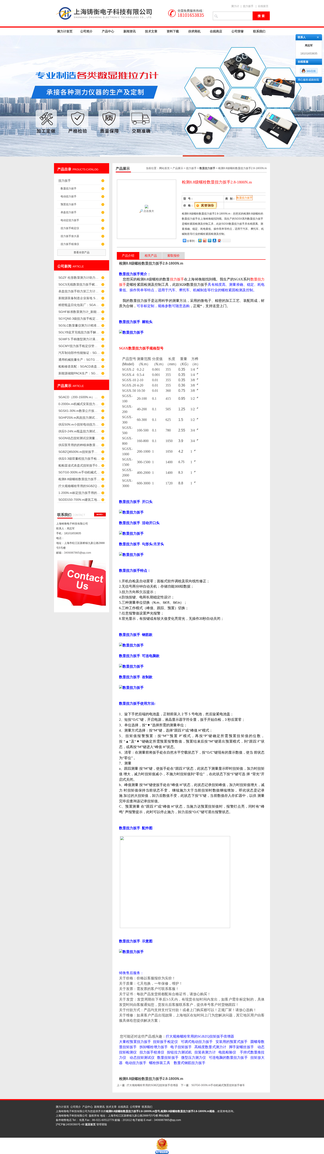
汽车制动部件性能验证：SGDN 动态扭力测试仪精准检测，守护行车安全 (79, 353)
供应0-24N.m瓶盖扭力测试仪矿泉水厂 (79, 431)
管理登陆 (101, 1124)
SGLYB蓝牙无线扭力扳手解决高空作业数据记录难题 (79, 332)
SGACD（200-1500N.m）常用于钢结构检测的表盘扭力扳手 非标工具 (79, 397)
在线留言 (263, 6)
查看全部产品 (81, 252)
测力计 (235, 6)
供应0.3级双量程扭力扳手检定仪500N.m (79, 458)
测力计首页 (65, 31)
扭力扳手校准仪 (70, 244)
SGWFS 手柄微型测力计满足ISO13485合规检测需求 (79, 339)
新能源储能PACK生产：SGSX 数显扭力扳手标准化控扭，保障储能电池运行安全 (79, 373)
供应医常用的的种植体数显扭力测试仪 (79, 445)
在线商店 (216, 31)
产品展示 (178, 168)
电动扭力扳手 (68, 196)
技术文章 (151, 31)
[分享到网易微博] (219, 240)
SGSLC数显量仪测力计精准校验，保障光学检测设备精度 (79, 325)
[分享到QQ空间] (199, 240)
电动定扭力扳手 (70, 220)
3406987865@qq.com (77, 552)
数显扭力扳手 (68, 188)
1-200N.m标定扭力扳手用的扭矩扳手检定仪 (79, 493)
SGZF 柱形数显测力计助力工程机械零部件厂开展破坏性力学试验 (79, 277)
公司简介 (86, 31)
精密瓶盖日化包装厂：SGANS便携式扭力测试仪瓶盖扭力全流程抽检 (79, 305)
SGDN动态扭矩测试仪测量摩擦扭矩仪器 (79, 438)
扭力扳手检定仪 (70, 228)
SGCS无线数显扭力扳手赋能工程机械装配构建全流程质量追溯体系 (79, 284)
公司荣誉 (237, 31)
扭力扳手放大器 (70, 236)
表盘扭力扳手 (68, 212)
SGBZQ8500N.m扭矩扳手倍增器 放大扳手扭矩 (79, 452)
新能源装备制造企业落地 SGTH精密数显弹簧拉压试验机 (79, 298)
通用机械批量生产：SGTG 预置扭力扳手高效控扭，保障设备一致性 (79, 359)
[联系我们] (100, 514)
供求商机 (194, 31)
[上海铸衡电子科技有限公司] (131, 13)
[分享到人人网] (214, 240)
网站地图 (164, 1115)
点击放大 (148, 211)
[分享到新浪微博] (204, 240)
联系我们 (259, 31)
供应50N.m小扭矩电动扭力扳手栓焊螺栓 (79, 424)
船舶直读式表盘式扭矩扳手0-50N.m (79, 465)
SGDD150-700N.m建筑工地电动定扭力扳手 (79, 499)
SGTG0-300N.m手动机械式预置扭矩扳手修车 (79, 472)
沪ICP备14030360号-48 (70, 1124)
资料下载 (173, 31)
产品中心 (108, 31)
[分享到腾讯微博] (209, 240)
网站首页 (164, 168)
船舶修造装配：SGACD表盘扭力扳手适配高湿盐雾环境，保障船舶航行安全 (79, 366)
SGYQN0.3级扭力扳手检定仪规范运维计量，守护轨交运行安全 (79, 318)
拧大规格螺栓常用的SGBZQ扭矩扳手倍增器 (79, 486)
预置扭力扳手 (68, 204)
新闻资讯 (129, 31)
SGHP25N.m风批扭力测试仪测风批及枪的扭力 (79, 417)
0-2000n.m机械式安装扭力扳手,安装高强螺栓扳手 (79, 404)
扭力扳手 (248, 6)
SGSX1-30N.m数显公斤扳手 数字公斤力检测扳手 (79, 411)
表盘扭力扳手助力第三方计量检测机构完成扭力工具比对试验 (79, 291)
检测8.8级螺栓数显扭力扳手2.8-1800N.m (79, 479)
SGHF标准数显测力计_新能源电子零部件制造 (79, 312)
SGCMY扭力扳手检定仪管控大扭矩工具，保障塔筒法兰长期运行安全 (79, 346)
